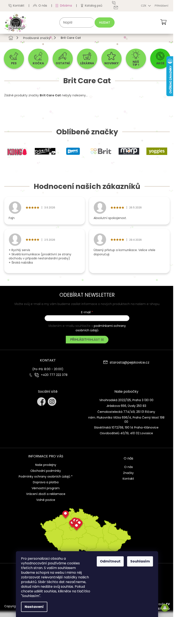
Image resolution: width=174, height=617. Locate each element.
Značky (128, 473)
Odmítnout (110, 561)
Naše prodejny (45, 465)
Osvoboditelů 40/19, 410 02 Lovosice (126, 433)
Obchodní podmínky (45, 471)
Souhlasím (140, 561)
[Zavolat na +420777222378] (117, 3)
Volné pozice (45, 500)
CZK (144, 6)
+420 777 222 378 (54, 375)
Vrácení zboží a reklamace (45, 494)
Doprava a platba (46, 482)
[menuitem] (14, 59)
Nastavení (34, 606)
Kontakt (18, 5)
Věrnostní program (46, 488)
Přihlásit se (95, 339)
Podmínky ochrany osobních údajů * (46, 476)
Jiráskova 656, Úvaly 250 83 (126, 406)
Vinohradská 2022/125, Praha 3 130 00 (126, 400)
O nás (42, 5)
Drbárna (66, 5)
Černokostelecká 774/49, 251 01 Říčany (126, 412)
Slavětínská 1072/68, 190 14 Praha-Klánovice (126, 427)
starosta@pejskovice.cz (129, 363)
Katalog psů (93, 5)
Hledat (104, 22)
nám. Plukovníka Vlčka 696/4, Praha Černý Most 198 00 (126, 419)
